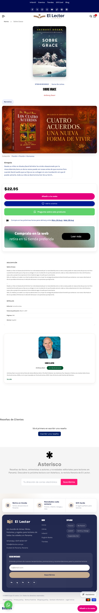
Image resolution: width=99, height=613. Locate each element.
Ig (17, 582)
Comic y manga (83, 531)
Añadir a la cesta (49, 196)
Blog (67, 2)
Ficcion (70, 526)
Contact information (57, 600)
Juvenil (70, 531)
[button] (49, 203)
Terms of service (30, 600)
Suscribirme (49, 575)
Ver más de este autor (55, 368)
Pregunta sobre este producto (52, 212)
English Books (47, 537)
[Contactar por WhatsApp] (8, 605)
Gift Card (59, 2)
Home (6, 21)
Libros (44, 529)
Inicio (44, 525)
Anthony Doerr (49, 95)
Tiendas (50, 2)
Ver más (9, 379)
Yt (28, 582)
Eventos (41, 2)
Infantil (33, 2)
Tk (23, 582)
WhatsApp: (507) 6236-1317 (17, 541)
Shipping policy (42, 600)
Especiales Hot (73, 536)
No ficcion (81, 526)
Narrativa (8, 102)
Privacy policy (18, 600)
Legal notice (70, 600)
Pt (34, 582)
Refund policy (7, 600)
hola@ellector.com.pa (15, 544)
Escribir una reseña (49, 434)
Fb (11, 582)
